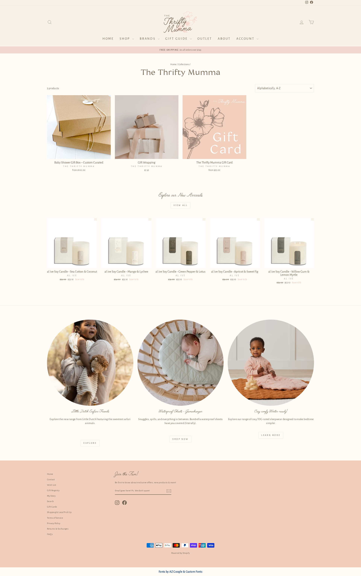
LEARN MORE (270, 435)
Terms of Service (55, 518)
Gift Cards (52, 507)
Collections (183, 64)
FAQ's (50, 534)
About (224, 38)
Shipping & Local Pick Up (59, 512)
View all (181, 205)
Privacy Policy (53, 523)
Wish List (51, 485)
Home (108, 38)
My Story (51, 496)
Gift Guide (177, 38)
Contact (51, 479)
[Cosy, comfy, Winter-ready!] (271, 363)
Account (246, 38)
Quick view (79, 154)
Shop (125, 38)
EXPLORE (90, 443)
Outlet (204, 38)
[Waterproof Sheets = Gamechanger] (180, 363)
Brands (148, 38)
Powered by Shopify (180, 553)
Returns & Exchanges (57, 529)
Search (50, 501)
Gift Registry (53, 490)
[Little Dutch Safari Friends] (90, 363)
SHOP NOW (180, 439)
